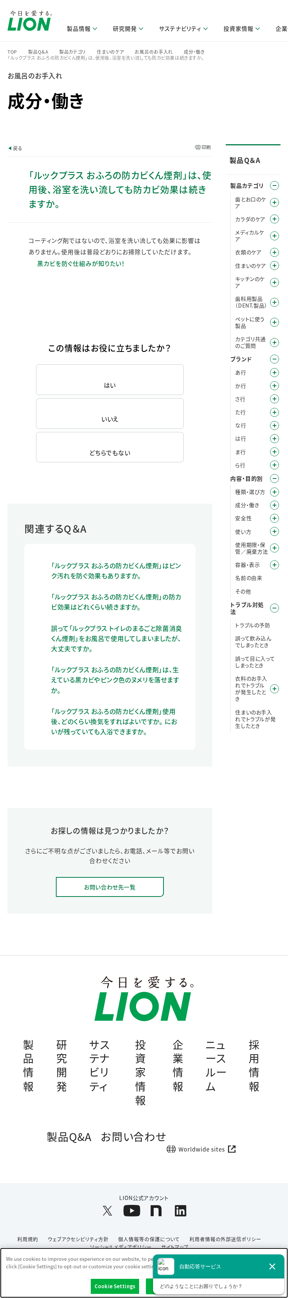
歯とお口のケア (250, 202)
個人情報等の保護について (149, 1238)
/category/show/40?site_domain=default (274, 505)
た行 (240, 412)
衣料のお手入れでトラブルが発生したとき (251, 688)
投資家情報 (140, 1072)
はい (110, 384)
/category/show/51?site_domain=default (274, 531)
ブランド (241, 358)
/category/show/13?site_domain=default (274, 385)
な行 (240, 425)
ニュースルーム (216, 1065)
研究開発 (62, 1065)
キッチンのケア (250, 282)
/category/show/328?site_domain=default (274, 322)
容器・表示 (247, 564)
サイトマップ (175, 1246)
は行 (240, 438)
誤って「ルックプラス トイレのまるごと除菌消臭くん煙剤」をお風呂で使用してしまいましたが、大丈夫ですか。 (116, 638)
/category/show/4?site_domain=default (274, 185)
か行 (240, 385)
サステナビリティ (99, 1065)
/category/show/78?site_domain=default (274, 547)
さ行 (240, 398)
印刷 (206, 147)
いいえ (110, 418)
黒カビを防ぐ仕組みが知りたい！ (81, 263)
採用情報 (254, 1065)
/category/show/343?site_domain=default (274, 342)
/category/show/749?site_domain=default (274, 302)
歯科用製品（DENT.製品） (251, 302)
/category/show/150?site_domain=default (274, 235)
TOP (12, 52)
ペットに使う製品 (250, 322)
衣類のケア (248, 252)
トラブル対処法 (247, 608)
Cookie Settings (114, 1286)
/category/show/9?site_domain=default (274, 492)
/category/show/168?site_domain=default (274, 688)
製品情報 (28, 1065)
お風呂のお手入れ (154, 52)
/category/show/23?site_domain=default (274, 412)
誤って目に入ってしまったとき (255, 662)
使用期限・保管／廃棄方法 (251, 548)
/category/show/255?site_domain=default (274, 265)
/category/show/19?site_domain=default (274, 398)
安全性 (243, 518)
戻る (17, 148)
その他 (243, 591)
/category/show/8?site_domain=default (274, 478)
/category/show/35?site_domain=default (274, 372)
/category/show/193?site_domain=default (274, 218)
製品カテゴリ (72, 52)
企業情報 (178, 1065)
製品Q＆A (38, 52)
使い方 (243, 531)
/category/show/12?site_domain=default (274, 359)
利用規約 (27, 1238)
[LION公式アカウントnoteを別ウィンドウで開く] (156, 1210)
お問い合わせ (134, 1136)
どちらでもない (109, 452)
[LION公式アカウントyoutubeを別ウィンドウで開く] (131, 1210)
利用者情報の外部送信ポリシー (225, 1238)
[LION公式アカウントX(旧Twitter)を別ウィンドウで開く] (107, 1210)
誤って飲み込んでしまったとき (253, 641)
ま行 (240, 451)
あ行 (240, 372)
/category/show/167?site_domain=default (274, 608)
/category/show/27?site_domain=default (274, 425)
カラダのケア (250, 219)
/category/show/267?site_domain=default (274, 282)
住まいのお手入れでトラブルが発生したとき (255, 719)
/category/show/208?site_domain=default (274, 252)
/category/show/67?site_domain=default (274, 518)
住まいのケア (110, 52)
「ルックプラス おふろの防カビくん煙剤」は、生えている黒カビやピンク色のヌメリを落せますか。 (115, 679)
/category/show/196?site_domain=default (274, 438)
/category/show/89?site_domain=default (274, 564)
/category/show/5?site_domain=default (274, 202)
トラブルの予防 (252, 625)
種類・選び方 (250, 491)
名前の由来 (248, 577)
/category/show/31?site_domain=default (274, 464)
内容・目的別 (246, 478)
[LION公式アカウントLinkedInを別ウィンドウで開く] (180, 1210)
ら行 (240, 465)
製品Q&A (69, 1136)
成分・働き (194, 52)
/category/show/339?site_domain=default (274, 451)
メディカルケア (249, 235)
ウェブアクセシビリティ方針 (78, 1238)
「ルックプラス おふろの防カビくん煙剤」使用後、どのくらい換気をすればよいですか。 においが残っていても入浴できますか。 (114, 721)
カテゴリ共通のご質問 (250, 342)
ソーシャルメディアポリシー (121, 1246)
